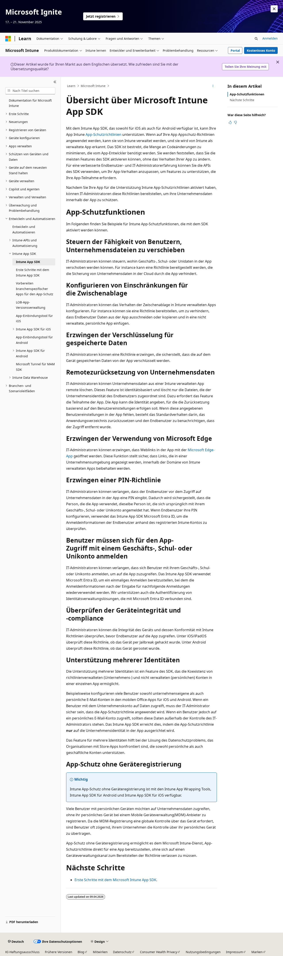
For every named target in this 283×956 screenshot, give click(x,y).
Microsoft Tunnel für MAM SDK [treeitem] (35, 367)
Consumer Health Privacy (158, 952)
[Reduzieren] (55, 82)
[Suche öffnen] (256, 39)
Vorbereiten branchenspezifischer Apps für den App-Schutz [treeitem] (34, 288)
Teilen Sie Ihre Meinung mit (245, 66)
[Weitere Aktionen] (213, 85)
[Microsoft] (8, 39)
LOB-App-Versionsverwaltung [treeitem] (30, 305)
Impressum (234, 952)
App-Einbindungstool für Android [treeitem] (34, 340)
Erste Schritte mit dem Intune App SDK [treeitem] (32, 272)
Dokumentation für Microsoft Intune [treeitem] (30, 103)
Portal (235, 50)
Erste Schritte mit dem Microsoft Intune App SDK (115, 879)
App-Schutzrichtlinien (103, 134)
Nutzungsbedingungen (203, 952)
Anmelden (270, 38)
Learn (71, 86)
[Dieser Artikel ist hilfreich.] (230, 122)
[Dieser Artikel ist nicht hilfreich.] (235, 122)
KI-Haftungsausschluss (22, 952)
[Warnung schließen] (274, 8)
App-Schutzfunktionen (247, 94)
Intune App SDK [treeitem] (28, 262)
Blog (81, 952)
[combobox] (30, 90)
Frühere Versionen (58, 952)
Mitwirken (100, 952)
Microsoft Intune (93, 86)
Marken (257, 952)
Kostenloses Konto (261, 50)
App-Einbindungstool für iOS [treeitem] (34, 318)
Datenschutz (122, 952)
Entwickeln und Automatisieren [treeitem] (23, 229)
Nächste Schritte (242, 100)
